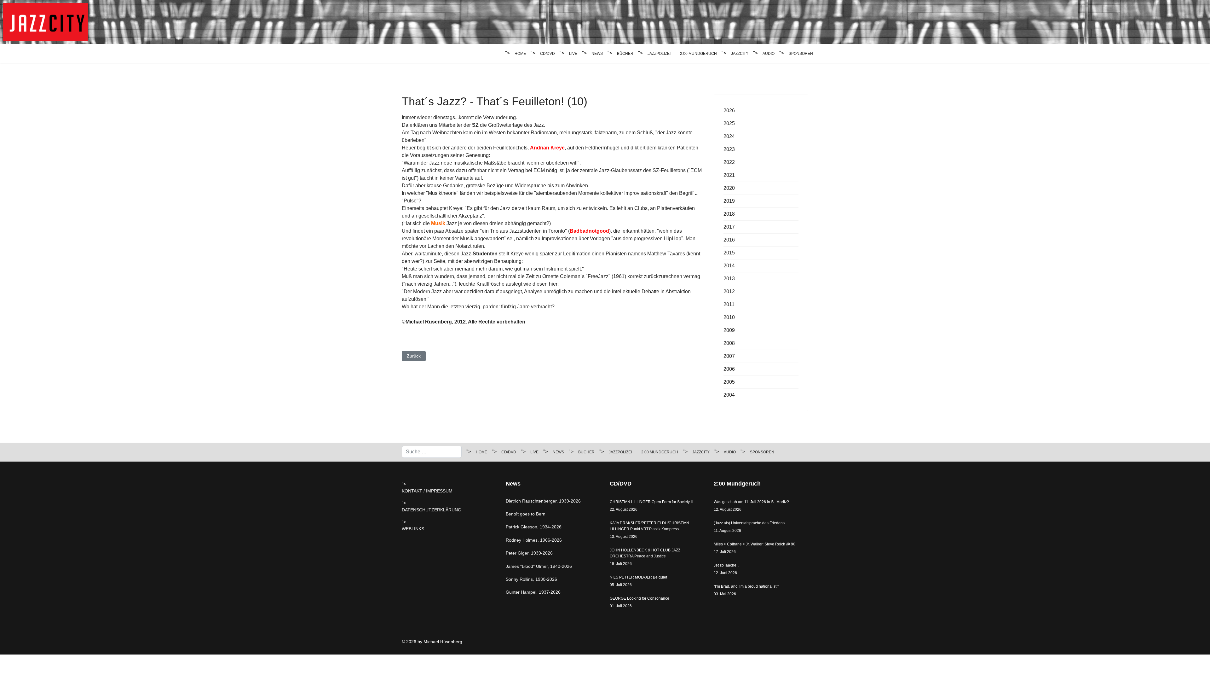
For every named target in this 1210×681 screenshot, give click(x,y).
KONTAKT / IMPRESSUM (427, 490)
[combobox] (432, 452)
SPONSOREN (801, 53)
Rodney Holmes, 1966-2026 (534, 540)
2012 (729, 291)
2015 (729, 252)
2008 (729, 343)
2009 (729, 330)
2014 (729, 265)
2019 (729, 201)
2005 (729, 382)
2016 (729, 239)
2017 (729, 227)
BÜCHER (625, 53)
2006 (729, 369)
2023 (729, 149)
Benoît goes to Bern (525, 513)
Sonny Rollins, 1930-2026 (531, 579)
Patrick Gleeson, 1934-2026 (534, 526)
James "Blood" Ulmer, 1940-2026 (539, 566)
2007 (729, 356)
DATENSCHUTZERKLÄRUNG (431, 509)
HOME (520, 53)
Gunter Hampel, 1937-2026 (533, 592)
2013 (729, 278)
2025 (729, 123)
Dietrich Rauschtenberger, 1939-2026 (543, 500)
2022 (729, 162)
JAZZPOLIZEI (659, 53)
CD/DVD (547, 53)
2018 (729, 214)
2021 (729, 175)
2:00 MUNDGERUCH (698, 53)
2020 (729, 188)
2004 (729, 395)
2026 (729, 110)
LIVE (573, 53)
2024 (729, 136)
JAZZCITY (739, 53)
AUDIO (769, 53)
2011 (729, 304)
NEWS (597, 53)
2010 (729, 317)
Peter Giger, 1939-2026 (529, 553)
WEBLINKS (413, 528)
